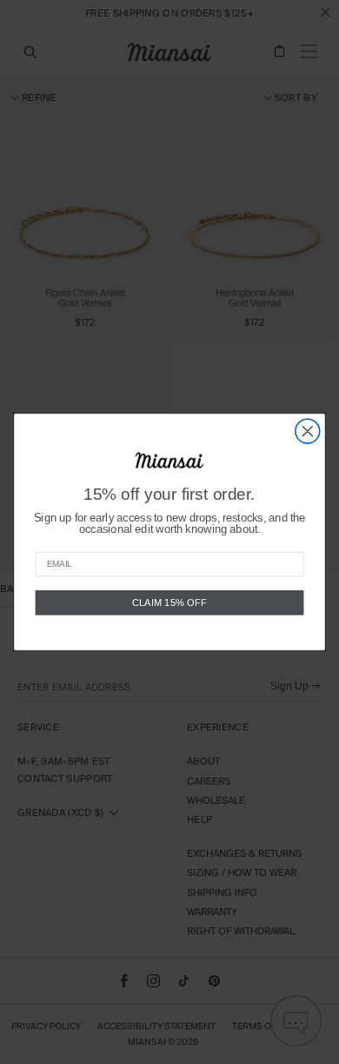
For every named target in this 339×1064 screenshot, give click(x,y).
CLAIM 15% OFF (169, 602)
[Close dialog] (308, 431)
